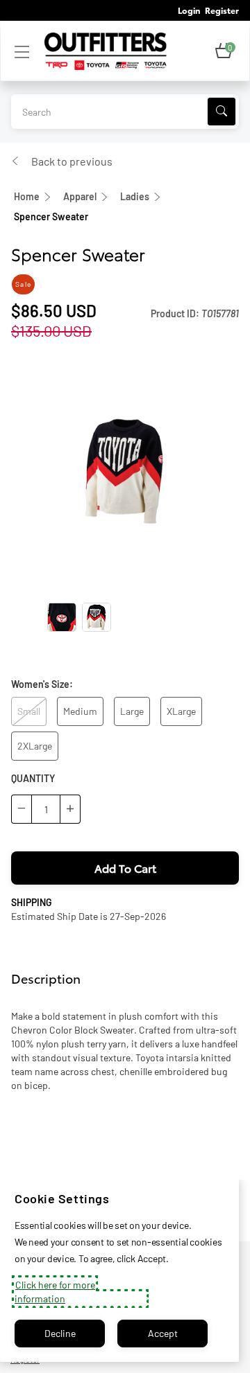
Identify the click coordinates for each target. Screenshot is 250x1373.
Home (27, 196)
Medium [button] (80, 711)
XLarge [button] (181, 711)
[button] (223, 51)
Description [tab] (46, 977)
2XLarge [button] (34, 746)
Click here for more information (55, 1291)
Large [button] (132, 711)
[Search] (221, 111)
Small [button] (28, 711)
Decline (60, 1333)
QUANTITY (33, 778)
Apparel (80, 196)
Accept (163, 1333)
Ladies (134, 196)
